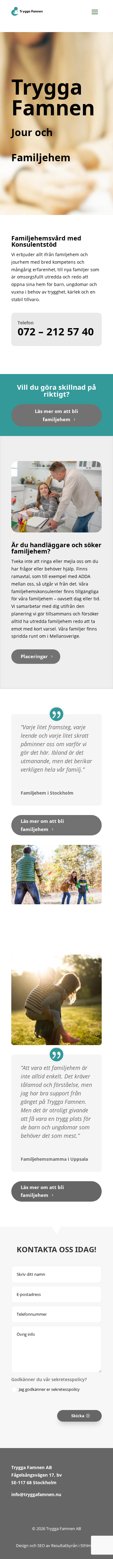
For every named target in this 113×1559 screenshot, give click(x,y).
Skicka (77, 1416)
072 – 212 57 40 (56, 331)
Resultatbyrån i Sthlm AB (74, 1545)
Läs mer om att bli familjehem (56, 415)
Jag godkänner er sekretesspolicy (49, 1389)
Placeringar (34, 656)
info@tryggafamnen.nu (36, 1494)
